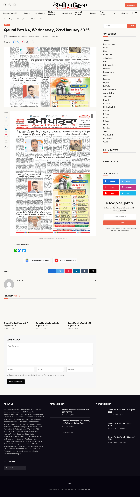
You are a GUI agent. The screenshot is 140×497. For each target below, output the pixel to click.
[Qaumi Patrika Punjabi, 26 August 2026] (50, 310)
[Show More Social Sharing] (32, 42)
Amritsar (106, 41)
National (106, 114)
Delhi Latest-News (109, 65)
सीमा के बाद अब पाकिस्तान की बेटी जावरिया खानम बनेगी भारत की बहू (75, 411)
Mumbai (106, 110)
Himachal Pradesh (109, 89)
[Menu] (136, 13)
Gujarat (106, 82)
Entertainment (39, 13)
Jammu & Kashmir (78, 13)
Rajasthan (106, 128)
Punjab (105, 124)
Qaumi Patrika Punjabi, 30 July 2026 (120, 424)
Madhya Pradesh (51, 13)
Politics (106, 121)
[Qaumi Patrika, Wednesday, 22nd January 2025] (50, 77)
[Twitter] (6, 123)
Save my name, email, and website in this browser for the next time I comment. (36, 375)
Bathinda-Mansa (109, 44)
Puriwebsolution (84, 489)
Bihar (113, 13)
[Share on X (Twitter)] (18, 42)
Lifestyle (124, 13)
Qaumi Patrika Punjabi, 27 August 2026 (16, 324)
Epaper (7, 24)
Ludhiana (106, 103)
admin (12, 36)
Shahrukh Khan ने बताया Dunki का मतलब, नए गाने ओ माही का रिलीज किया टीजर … (76, 422)
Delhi (105, 62)
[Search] (132, 13)
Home (26, 13)
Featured (106, 79)
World (105, 142)
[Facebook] (6, 118)
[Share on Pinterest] (23, 42)
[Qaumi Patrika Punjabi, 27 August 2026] (18, 310)
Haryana (93, 13)
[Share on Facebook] (14, 42)
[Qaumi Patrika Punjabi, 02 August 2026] (101, 440)
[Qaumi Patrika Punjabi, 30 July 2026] (101, 427)
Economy (106, 68)
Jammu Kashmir (109, 93)
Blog (10, 19)
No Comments (34, 36)
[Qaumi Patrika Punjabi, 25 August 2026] (81, 310)
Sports (105, 131)
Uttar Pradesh (103, 13)
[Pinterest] (6, 135)
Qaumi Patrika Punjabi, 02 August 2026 (121, 438)
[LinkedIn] (6, 129)
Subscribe (131, 5)
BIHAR (105, 48)
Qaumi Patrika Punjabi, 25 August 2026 (79, 324)
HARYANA (106, 86)
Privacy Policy (117, 230)
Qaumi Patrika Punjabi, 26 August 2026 (48, 324)
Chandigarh (107, 55)
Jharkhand (107, 96)
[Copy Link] (27, 42)
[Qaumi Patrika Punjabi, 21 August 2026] (101, 413)
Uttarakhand (67, 13)
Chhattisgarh (108, 58)
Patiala (105, 117)
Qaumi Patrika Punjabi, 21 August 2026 (121, 411)
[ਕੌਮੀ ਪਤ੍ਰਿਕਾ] (70, 5)
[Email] (6, 140)
